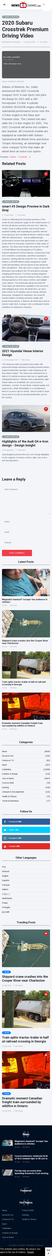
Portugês (6, 907)
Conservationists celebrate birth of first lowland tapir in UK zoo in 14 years (31, 1158)
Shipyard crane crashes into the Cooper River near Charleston (25, 978)
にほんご (6, 894)
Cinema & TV (8, 760)
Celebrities (6, 769)
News (4, 751)
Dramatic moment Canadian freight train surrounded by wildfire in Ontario (22, 724)
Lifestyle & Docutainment (13, 792)
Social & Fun (7, 756)
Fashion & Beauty (10, 774)
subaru (13, 157)
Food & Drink (8, 783)
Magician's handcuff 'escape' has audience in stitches (31, 1142)
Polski (4, 903)
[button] (26, 1252)
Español (5, 880)
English (5, 876)
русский (5, 912)
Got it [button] (48, 1251)
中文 (4, 867)
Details (30, 1252)
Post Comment (17, 553)
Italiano (5, 889)
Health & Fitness (9, 796)
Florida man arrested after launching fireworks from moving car (31, 1173)
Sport (4, 765)
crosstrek (22, 157)
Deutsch (5, 871)
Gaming (5, 787)
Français (6, 885)
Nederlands (7, 898)
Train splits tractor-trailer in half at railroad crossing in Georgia (25, 1039)
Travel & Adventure (10, 801)
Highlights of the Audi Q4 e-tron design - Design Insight (25, 443)
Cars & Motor (8, 778)
